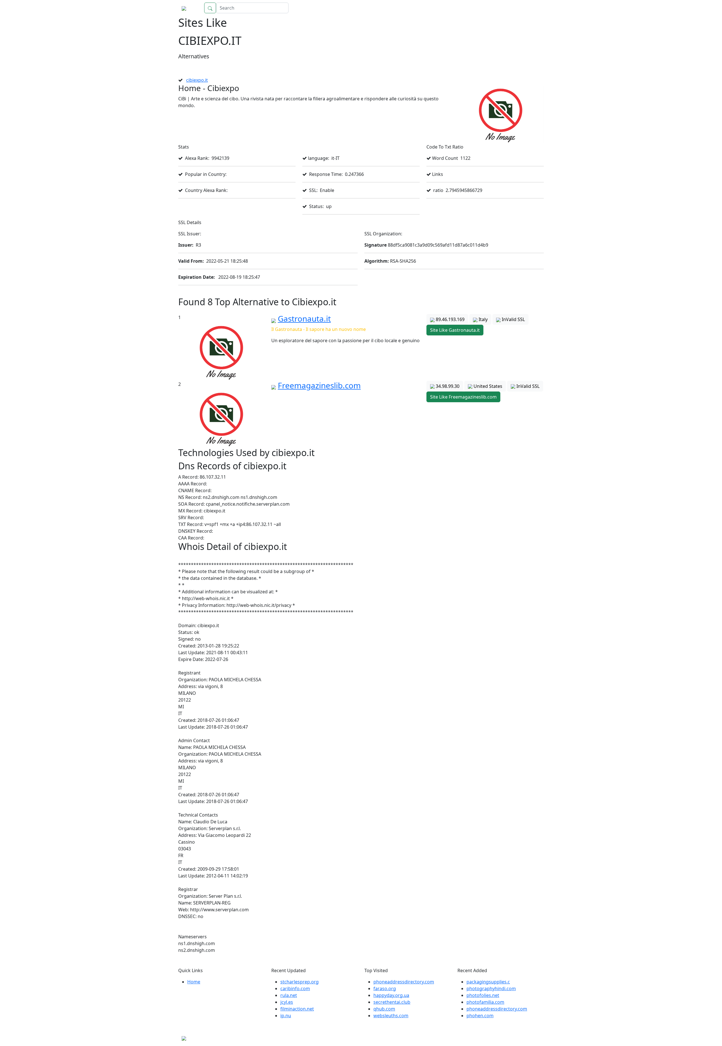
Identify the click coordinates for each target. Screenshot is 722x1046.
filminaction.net (297, 1009)
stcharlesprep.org (299, 982)
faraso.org (384, 988)
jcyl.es (286, 1002)
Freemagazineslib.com (319, 385)
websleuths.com (390, 1015)
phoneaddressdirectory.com (403, 982)
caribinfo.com (295, 988)
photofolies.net (482, 995)
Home (531, 8)
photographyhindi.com (491, 988)
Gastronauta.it (304, 318)
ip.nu (285, 1015)
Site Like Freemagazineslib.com (463, 397)
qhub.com (384, 1009)
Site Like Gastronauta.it (455, 330)
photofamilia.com (485, 1002)
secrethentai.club (391, 1002)
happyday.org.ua (391, 995)
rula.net (288, 995)
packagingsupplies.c (488, 982)
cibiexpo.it (197, 80)
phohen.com (480, 1015)
